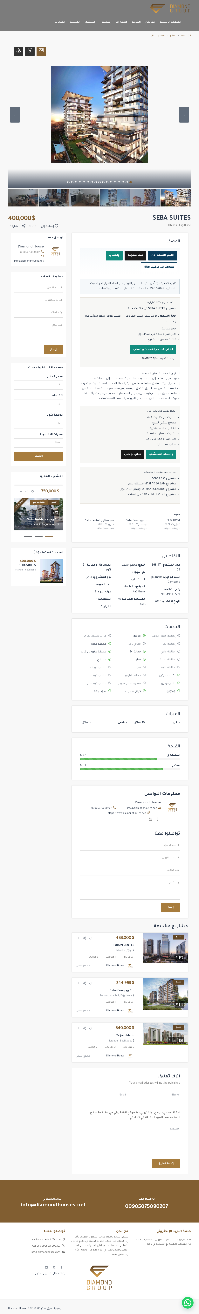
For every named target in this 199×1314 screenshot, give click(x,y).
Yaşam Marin (125, 1035)
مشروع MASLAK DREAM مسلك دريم (152, 484)
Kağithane (185, 225)
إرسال (170, 907)
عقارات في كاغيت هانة (159, 267)
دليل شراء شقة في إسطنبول (157, 334)
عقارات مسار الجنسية (161, 433)
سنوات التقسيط (51, 434)
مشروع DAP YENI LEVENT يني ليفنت (152, 494)
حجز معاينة (135, 255)
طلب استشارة (166, 444)
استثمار (90, 22)
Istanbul (172, 225)
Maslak (104, 995)
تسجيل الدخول (43, 1273)
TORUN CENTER (123, 945)
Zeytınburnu (49, 525)
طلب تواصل (132, 454)
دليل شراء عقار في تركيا (161, 439)
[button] (188, 1303)
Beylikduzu (126, 1041)
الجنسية (75, 22)
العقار (173, 36)
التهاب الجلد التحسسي (178, 1266)
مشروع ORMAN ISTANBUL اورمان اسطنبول (148, 489)
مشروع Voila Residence (43, 520)
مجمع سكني (157, 36)
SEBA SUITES (27, 565)
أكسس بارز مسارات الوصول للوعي (172, 1253)
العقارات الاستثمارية (163, 428)
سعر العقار (55, 376)
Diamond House (148, 803)
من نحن (150, 22)
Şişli (129, 950)
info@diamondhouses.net (142, 808)
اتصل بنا (59, 22)
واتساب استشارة (161, 454)
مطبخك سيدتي (182, 1273)
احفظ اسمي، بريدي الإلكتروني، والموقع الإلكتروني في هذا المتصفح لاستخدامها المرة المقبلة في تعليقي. (135, 1115)
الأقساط (57, 395)
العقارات (121, 22)
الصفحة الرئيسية (170, 22)
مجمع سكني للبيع (164, 423)
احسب (39, 456)
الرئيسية (186, 36)
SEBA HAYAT (173, 520)
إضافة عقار (59, 1273)
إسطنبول (105, 22)
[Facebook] (157, 820)
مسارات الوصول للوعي (178, 1259)
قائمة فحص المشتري (162, 339)
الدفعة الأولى (54, 415)
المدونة (136, 22)
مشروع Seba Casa (164, 478)
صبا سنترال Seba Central (99, 520)
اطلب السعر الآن (162, 255)
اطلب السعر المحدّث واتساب (153, 349)
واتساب (114, 255)
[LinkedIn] (151, 820)
